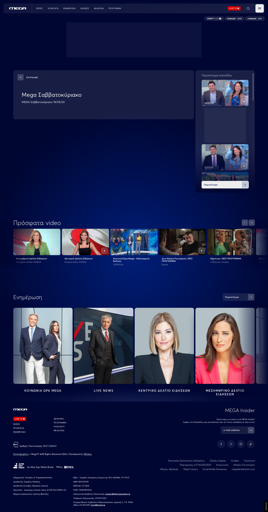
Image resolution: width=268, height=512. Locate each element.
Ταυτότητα (249, 460)
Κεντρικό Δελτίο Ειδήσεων (79, 258)
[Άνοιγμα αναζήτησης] (248, 8)
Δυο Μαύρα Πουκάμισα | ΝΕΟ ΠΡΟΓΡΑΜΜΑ (177, 259)
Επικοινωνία (222, 465)
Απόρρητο (266, 506)
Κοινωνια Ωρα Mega (42, 391)
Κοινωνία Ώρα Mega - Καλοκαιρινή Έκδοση (131, 259)
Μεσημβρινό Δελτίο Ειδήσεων (31, 258)
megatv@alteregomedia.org (118, 494)
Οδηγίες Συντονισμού (244, 465)
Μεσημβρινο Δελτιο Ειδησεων (225, 392)
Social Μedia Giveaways (215, 469)
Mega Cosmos (190, 469)
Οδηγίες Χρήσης (218, 460)
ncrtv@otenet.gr (98, 505)
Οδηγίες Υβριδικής (169, 469)
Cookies (235, 460)
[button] (259, 8)
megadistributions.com (243, 469)
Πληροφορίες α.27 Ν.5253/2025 (195, 465)
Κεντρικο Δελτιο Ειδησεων (164, 391)
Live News (104, 391)
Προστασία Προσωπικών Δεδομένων (186, 460)
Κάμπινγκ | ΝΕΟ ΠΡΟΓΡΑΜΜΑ (225, 258)
